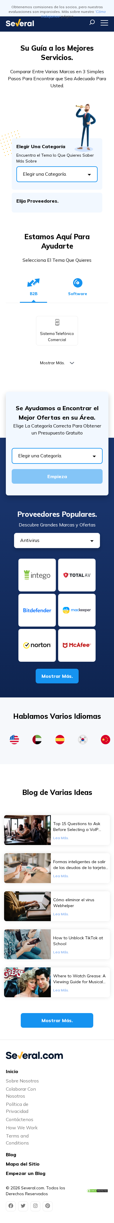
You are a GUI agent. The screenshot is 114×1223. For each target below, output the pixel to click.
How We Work (22, 1127)
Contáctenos (19, 1119)
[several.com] (20, 22)
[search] (92, 22)
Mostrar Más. (52, 362)
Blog (11, 1154)
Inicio (12, 1071)
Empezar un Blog (25, 1173)
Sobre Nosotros (22, 1081)
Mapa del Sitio (22, 1164)
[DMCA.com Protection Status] (97, 1191)
